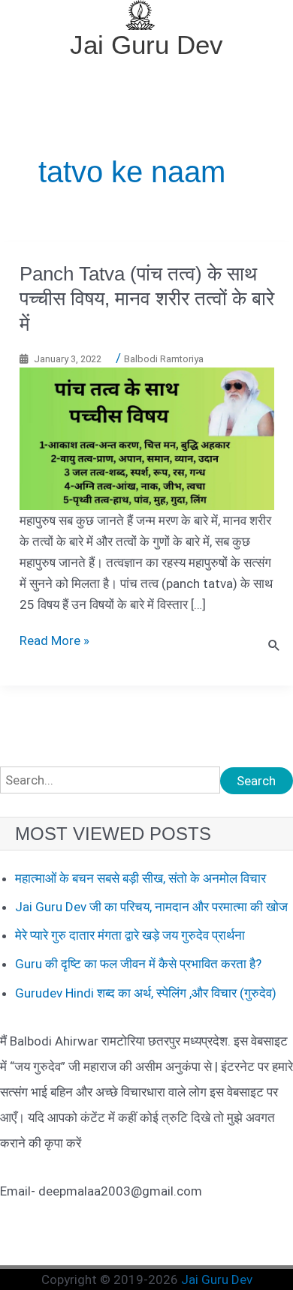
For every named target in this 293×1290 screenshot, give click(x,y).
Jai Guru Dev (146, 44)
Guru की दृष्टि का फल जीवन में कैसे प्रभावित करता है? (138, 963)
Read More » (54, 640)
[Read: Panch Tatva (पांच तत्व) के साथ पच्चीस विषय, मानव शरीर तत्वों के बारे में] (147, 437)
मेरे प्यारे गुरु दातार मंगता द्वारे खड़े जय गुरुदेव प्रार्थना (130, 935)
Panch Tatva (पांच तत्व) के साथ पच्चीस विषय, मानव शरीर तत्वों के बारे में (147, 299)
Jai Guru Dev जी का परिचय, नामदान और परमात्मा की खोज (151, 906)
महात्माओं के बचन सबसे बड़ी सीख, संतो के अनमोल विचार (140, 878)
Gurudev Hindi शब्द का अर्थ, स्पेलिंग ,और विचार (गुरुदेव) (145, 993)
